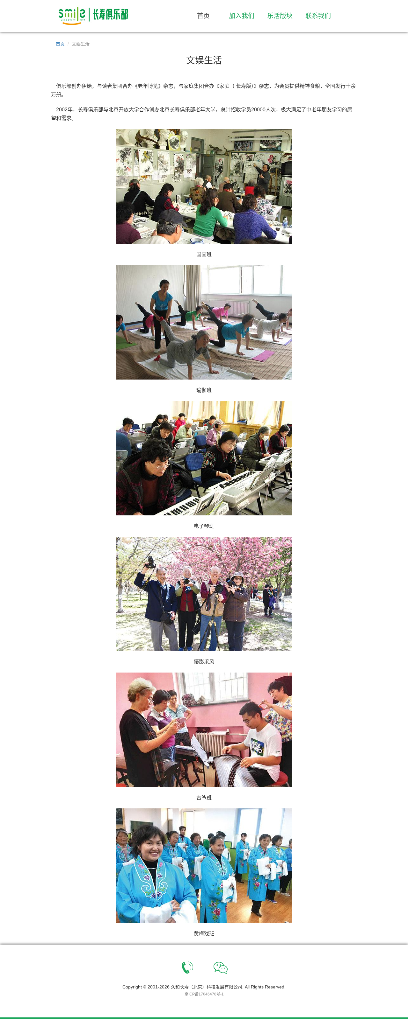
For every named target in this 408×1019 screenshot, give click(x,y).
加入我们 (241, 15)
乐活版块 (280, 15)
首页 (203, 15)
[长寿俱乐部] (98, 16)
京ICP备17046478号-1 (204, 994)
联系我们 (318, 15)
